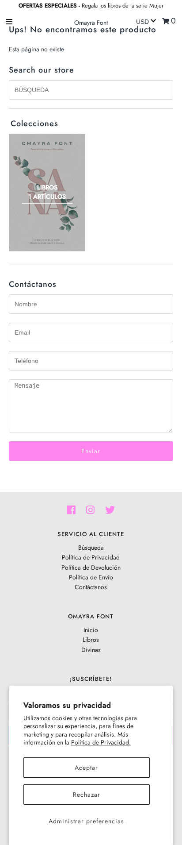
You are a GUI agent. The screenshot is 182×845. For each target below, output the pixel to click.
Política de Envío (91, 577)
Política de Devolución (91, 567)
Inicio (90, 629)
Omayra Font (91, 22)
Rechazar (86, 794)
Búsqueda (91, 547)
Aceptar (86, 767)
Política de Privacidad (91, 557)
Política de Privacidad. (101, 742)
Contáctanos (91, 587)
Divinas (91, 649)
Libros (91, 639)
